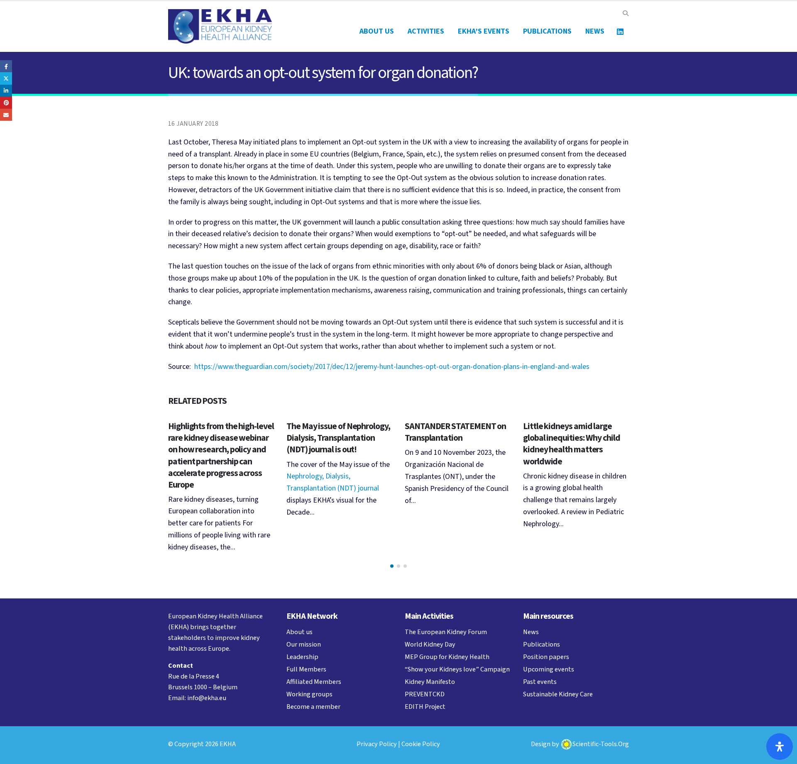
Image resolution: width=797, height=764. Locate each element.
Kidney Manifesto (430, 681)
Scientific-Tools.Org (600, 744)
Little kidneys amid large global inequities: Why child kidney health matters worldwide (571, 444)
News (594, 31)
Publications (547, 31)
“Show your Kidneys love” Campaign (457, 669)
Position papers (546, 656)
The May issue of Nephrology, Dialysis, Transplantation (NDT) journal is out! (338, 438)
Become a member (313, 706)
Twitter (6, 78)
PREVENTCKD (425, 694)
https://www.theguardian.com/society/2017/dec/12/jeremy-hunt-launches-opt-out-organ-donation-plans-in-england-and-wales (391, 366)
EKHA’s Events (483, 31)
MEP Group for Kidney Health (447, 656)
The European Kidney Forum (446, 632)
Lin (620, 31)
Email (6, 115)
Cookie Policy (420, 744)
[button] (625, 13)
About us (376, 31)
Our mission (303, 644)
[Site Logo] (220, 26)
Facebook (6, 66)
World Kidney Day (430, 644)
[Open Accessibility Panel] (779, 746)
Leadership (302, 656)
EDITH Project (425, 706)
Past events (540, 681)
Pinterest (6, 103)
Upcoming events (548, 669)
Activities (426, 31)
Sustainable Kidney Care (558, 694)
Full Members (306, 669)
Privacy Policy (377, 744)
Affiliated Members (313, 681)
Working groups (309, 694)
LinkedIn (6, 91)
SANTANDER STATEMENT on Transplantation (455, 432)
